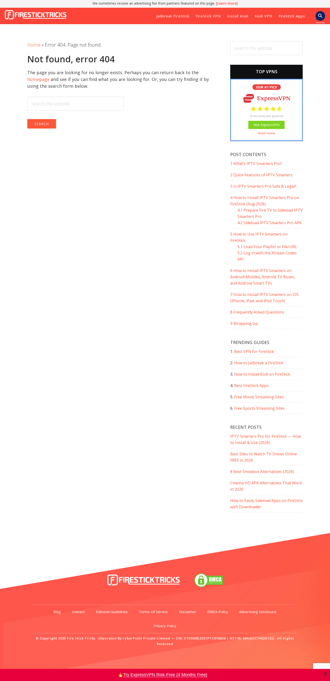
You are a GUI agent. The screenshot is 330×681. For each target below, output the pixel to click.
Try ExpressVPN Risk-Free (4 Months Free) (165, 674)
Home (34, 45)
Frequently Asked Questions (257, 312)
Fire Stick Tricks (37, 15)
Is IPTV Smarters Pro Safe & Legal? (263, 186)
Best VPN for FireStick (254, 351)
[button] (320, 17)
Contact (78, 611)
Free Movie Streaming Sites (259, 397)
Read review (266, 133)
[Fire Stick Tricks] (143, 585)
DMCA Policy (217, 611)
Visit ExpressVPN (266, 124)
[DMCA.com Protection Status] (208, 585)
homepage (38, 79)
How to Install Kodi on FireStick (262, 374)
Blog (57, 611)
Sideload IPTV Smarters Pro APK (269, 222)
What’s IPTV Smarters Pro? (256, 163)
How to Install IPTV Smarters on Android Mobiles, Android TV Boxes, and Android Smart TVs (262, 277)
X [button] (325, 673)
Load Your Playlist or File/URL (267, 246)
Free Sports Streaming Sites (259, 408)
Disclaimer (187, 611)
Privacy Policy (165, 625)
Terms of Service (153, 611)
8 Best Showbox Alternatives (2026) (262, 471)
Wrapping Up (244, 323)
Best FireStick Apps (251, 385)
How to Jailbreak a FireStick (258, 363)
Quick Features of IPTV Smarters (261, 175)
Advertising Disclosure (257, 611)
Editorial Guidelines (112, 611)
